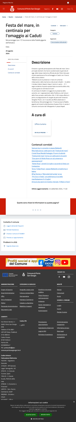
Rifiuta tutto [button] (45, 414)
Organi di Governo (7, 290)
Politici (3, 303)
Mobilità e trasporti (26, 306)
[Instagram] (61, 9)
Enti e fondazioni (6, 300)
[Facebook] (52, 9)
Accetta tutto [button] (30, 415)
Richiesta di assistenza (45, 334)
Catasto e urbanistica (26, 303)
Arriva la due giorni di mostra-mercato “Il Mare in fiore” (51, 182)
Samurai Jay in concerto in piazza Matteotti (47, 148)
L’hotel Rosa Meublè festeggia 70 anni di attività (48, 153)
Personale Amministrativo (9, 306)
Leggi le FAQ (42, 331)
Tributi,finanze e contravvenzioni (43, 296)
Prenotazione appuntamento (43, 323)
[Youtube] (56, 9)
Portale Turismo (62, 312)
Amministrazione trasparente (62, 323)
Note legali (60, 331)
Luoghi (59, 305)
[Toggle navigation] (4, 9)
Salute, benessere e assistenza (44, 306)
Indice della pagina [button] (13, 59)
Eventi (59, 309)
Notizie (59, 290)
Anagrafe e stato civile (27, 290)
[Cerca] (72, 9)
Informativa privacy (63, 328)
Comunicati (18, 17)
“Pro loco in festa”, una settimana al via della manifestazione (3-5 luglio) (47, 177)
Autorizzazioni (42, 311)
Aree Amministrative (7, 293)
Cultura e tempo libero (27, 293)
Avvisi (59, 296)
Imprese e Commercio (26, 300)
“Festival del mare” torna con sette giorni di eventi (49, 156)
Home (4, 17)
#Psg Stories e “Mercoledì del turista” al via (47, 174)
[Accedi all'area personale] (68, 2)
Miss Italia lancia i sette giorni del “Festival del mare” (50, 150)
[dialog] (38, 411)
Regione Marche (8, 2)
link (56, 411)
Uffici (2, 296)
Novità (11, 17)
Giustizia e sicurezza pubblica (44, 290)
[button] (38, 419)
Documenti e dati (6, 310)
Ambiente (41, 301)
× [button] (74, 402)
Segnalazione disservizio (46, 328)
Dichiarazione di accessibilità (62, 335)
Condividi (53, 26)
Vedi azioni (63, 26)
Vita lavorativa (24, 296)
